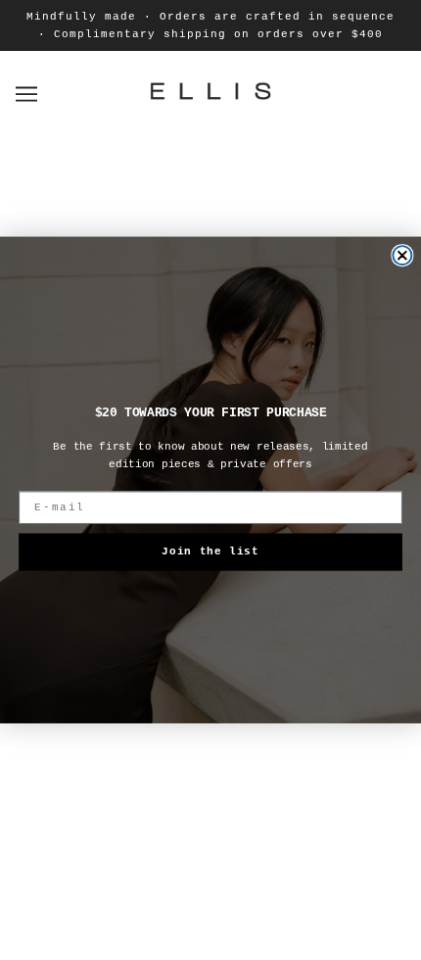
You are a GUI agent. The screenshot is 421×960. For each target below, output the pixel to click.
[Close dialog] (402, 255)
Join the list (210, 551)
